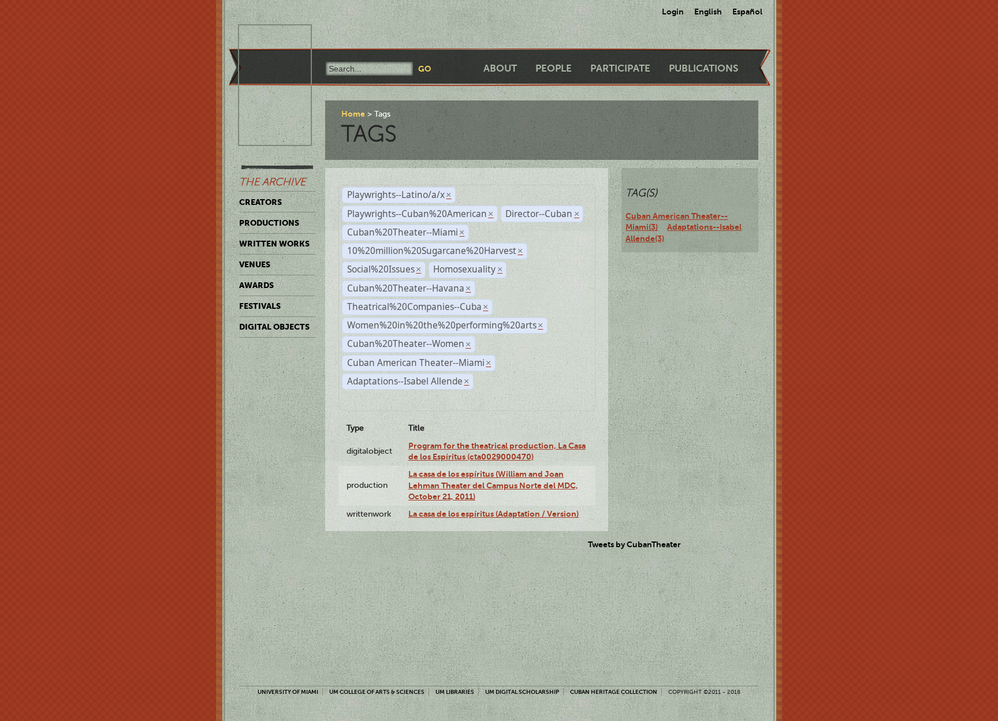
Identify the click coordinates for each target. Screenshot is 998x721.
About (500, 68)
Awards (256, 285)
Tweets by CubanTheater (634, 544)
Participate (620, 68)
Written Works (274, 243)
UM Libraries (454, 692)
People (553, 68)
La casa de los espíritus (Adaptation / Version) (493, 513)
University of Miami (288, 692)
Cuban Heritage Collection (613, 692)
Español (747, 11)
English (708, 11)
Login (673, 11)
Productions (269, 222)
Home (353, 113)
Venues (254, 264)
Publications (703, 68)
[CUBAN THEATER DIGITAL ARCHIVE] (264, 38)
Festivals (260, 306)
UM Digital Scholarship (522, 692)
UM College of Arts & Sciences (376, 692)
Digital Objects (274, 326)
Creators (260, 202)
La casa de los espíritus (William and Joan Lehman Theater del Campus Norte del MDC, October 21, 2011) (493, 485)
